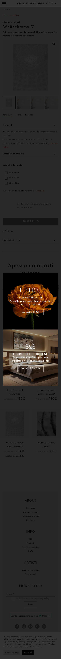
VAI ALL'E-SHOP (30, 312)
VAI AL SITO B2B (30, 368)
